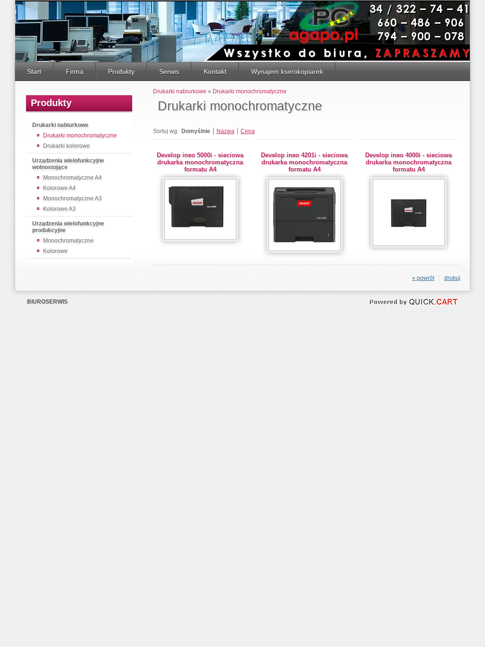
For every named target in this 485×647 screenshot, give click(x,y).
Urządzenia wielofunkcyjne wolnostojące (68, 164)
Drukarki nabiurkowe (60, 125)
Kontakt (215, 71)
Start (34, 71)
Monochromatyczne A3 (72, 198)
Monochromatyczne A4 (72, 177)
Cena (248, 131)
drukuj (452, 278)
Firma (74, 71)
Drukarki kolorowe (66, 146)
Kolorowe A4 (59, 188)
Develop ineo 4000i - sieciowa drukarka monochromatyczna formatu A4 (408, 162)
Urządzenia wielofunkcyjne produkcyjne (68, 227)
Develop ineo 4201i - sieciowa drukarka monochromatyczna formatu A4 (304, 162)
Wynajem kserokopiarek (287, 71)
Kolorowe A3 (59, 209)
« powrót (423, 278)
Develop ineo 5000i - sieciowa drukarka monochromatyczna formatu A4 (200, 162)
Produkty (121, 71)
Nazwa (225, 131)
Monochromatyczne (68, 240)
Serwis (169, 71)
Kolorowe (55, 251)
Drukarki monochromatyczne (80, 135)
